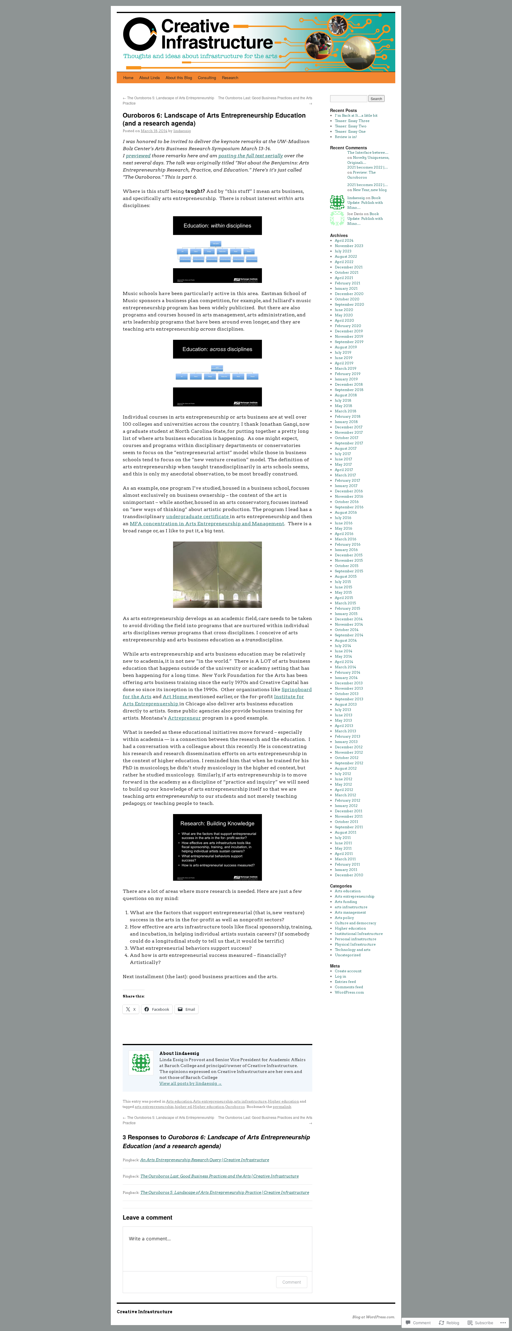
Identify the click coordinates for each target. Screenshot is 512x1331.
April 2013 (344, 725)
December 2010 (349, 875)
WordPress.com (349, 992)
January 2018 (346, 421)
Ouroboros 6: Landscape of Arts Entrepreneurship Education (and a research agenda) (214, 118)
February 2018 (348, 416)
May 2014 (343, 656)
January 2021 (346, 288)
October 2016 (347, 501)
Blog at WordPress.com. (373, 1317)
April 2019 (344, 363)
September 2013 (349, 699)
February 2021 (347, 283)
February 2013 (347, 736)
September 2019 (349, 341)
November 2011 (349, 816)
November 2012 (349, 752)
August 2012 (346, 768)
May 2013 (343, 720)
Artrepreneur (184, 718)
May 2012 (343, 784)
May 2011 (343, 848)
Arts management (350, 912)
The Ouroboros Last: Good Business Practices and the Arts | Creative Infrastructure (219, 1176)
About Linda (149, 77)
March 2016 (345, 539)
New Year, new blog (370, 190)
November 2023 (349, 246)
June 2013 (343, 715)
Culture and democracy (355, 923)
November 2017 (349, 432)
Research (230, 77)
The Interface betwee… (367, 152)
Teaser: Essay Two (351, 126)
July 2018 (343, 400)
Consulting (207, 77)
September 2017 (349, 443)
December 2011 (348, 811)
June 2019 (344, 357)
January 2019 (346, 379)
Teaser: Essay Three (352, 120)
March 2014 (345, 667)
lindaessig (182, 131)
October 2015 (346, 565)
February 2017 (347, 480)
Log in (340, 976)
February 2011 (347, 864)
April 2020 (344, 320)
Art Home (175, 696)
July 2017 (343, 453)
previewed (138, 155)
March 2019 (345, 368)
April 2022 (344, 262)
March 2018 (345, 411)
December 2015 (348, 555)
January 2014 (346, 677)
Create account (348, 971)
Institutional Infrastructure (359, 933)
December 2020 (349, 293)
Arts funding (346, 901)
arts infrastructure (250, 1101)
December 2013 (349, 683)
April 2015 (344, 597)
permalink (282, 1106)
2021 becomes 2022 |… (367, 167)
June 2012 (343, 779)
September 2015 (349, 571)
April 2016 (344, 533)
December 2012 (349, 747)
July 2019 (343, 352)
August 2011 (345, 832)
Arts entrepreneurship (213, 1101)
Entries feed (345, 981)
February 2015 (347, 608)
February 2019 (348, 373)
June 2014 (343, 651)
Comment (291, 1281)
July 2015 (343, 581)
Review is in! (346, 136)
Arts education (179, 1101)
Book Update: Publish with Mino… (365, 203)
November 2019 (349, 336)
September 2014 (349, 635)
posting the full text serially (250, 155)
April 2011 (344, 853)
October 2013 (347, 693)
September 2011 (349, 827)
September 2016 (349, 507)
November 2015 (349, 560)
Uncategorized (348, 955)
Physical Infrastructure (355, 944)
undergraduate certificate (198, 516)
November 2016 (349, 496)
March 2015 (345, 603)
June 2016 (344, 523)
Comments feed (349, 987)
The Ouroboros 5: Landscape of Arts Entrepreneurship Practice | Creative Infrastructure (224, 1192)
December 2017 (348, 427)
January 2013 (346, 741)
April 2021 (344, 278)
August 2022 (346, 256)
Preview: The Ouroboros (361, 175)
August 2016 (346, 512)
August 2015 (345, 576)
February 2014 (347, 672)
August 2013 (346, 704)
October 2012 (347, 757)
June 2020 (344, 309)
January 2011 (346, 869)
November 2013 (349, 688)
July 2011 (343, 837)
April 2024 (344, 240)
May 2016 (343, 528)
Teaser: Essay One (350, 131)
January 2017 (346, 485)
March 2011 (345, 859)
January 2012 (346, 805)
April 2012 (344, 789)
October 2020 (347, 299)
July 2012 (343, 773)
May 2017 (343, 464)
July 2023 (343, 251)
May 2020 (344, 315)
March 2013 (345, 731)
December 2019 (349, 331)
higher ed (183, 1106)
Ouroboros (235, 1106)
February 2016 (348, 544)
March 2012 (345, 795)
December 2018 (349, 384)
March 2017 (345, 475)
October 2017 (346, 437)
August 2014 (346, 640)
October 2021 (347, 272)
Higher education (283, 1101)
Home (128, 77)
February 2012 (347, 800)
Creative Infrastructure (144, 1311)
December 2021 (349, 267)
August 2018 (346, 395)
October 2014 (347, 629)
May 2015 (343, 592)
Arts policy (344, 917)
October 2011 (346, 821)
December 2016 (349, 491)
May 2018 (343, 405)
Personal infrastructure (355, 939)
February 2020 (348, 325)
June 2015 (343, 587)
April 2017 (344, 469)
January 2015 (346, 613)
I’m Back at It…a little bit (356, 115)
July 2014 (343, 645)
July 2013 (343, 709)
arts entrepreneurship (154, 1106)
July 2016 (343, 517)
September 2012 (349, 763)
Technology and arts (352, 949)
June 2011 (343, 843)
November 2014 (349, 624)
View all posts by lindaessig (190, 1083)
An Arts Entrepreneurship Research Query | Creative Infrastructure (204, 1160)
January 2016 (346, 549)
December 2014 (349, 619)
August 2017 (345, 448)
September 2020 (349, 304)
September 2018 (349, 389)
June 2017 (343, 459)
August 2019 (346, 347)
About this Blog (179, 77)
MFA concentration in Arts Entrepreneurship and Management (207, 523)
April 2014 (344, 661)
